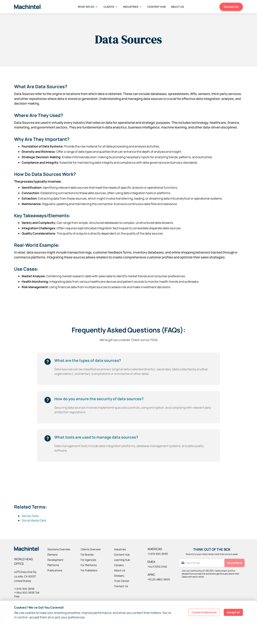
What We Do (86, 6)
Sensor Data (30, 516)
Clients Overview (91, 549)
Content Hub (156, 6)
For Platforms (89, 565)
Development (55, 560)
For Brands (87, 554)
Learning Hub (122, 560)
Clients (108, 6)
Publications (54, 570)
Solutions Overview (58, 549)
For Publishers (89, 570)
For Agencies (88, 560)
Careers (119, 565)
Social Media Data (34, 520)
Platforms (53, 565)
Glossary (119, 575)
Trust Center (121, 581)
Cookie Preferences (204, 612)
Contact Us (231, 6)
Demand (52, 554)
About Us (177, 6)
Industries (130, 6)
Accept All (233, 612)
